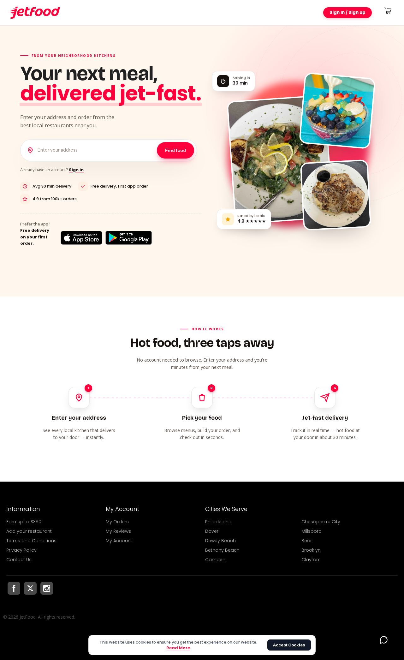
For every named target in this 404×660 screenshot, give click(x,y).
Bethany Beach (222, 550)
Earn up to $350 (23, 522)
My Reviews (118, 531)
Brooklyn (311, 550)
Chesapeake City (320, 522)
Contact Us (19, 559)
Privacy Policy (21, 550)
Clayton (310, 559)
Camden (215, 559)
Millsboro (311, 531)
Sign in (76, 170)
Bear (306, 540)
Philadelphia (219, 522)
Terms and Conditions (31, 540)
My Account (119, 540)
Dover (211, 531)
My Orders (117, 522)
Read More (178, 648)
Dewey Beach (220, 540)
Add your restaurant (29, 531)
